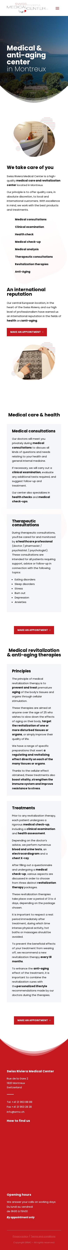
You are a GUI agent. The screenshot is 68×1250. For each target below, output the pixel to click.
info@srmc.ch (15, 1112)
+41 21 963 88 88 (22, 1102)
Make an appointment (25, 332)
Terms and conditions (43, 1236)
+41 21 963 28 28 (22, 1107)
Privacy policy (20, 1236)
